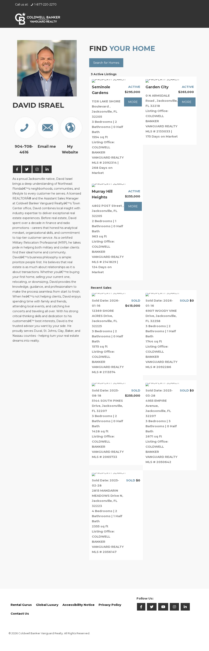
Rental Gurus (21, 605)
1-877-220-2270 (45, 4)
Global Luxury (47, 605)
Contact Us (20, 613)
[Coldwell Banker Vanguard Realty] (37, 18)
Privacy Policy (110, 605)
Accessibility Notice (78, 605)
